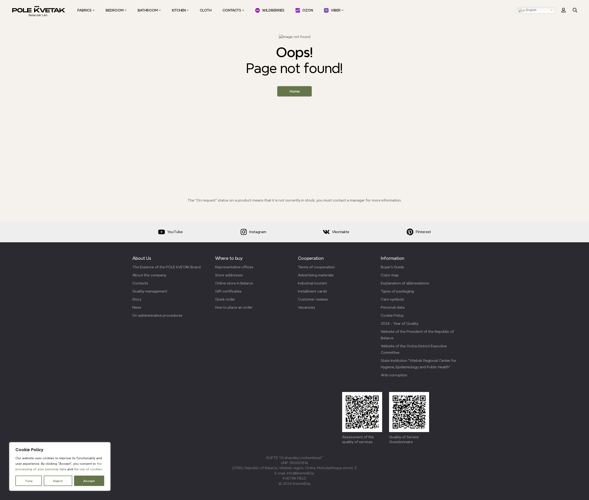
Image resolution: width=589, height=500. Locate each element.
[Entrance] (563, 10)
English (531, 10)
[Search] (575, 10)
